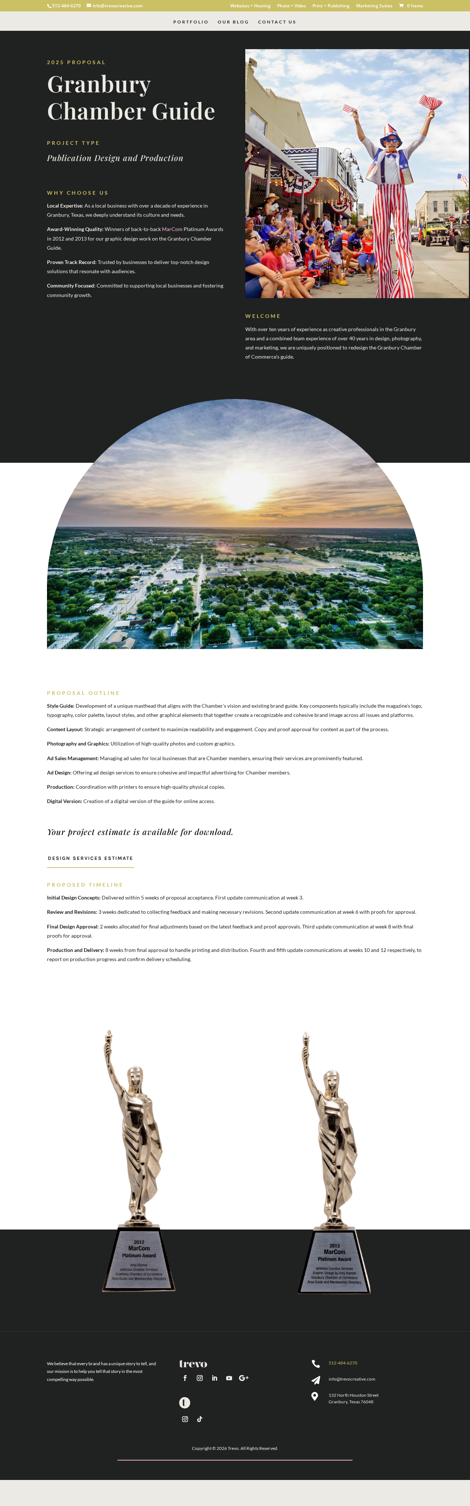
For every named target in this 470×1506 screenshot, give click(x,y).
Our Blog (233, 22)
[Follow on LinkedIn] (214, 1378)
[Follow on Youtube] (229, 1378)
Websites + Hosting (250, 6)
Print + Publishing (331, 6)
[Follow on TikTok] (200, 1419)
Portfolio (191, 22)
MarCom (172, 229)
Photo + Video (291, 6)
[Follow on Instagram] (200, 1378)
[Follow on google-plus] (244, 1378)
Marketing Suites (374, 6)
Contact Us (277, 22)
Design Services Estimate (90, 858)
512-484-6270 (343, 1363)
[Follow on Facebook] (185, 1378)
